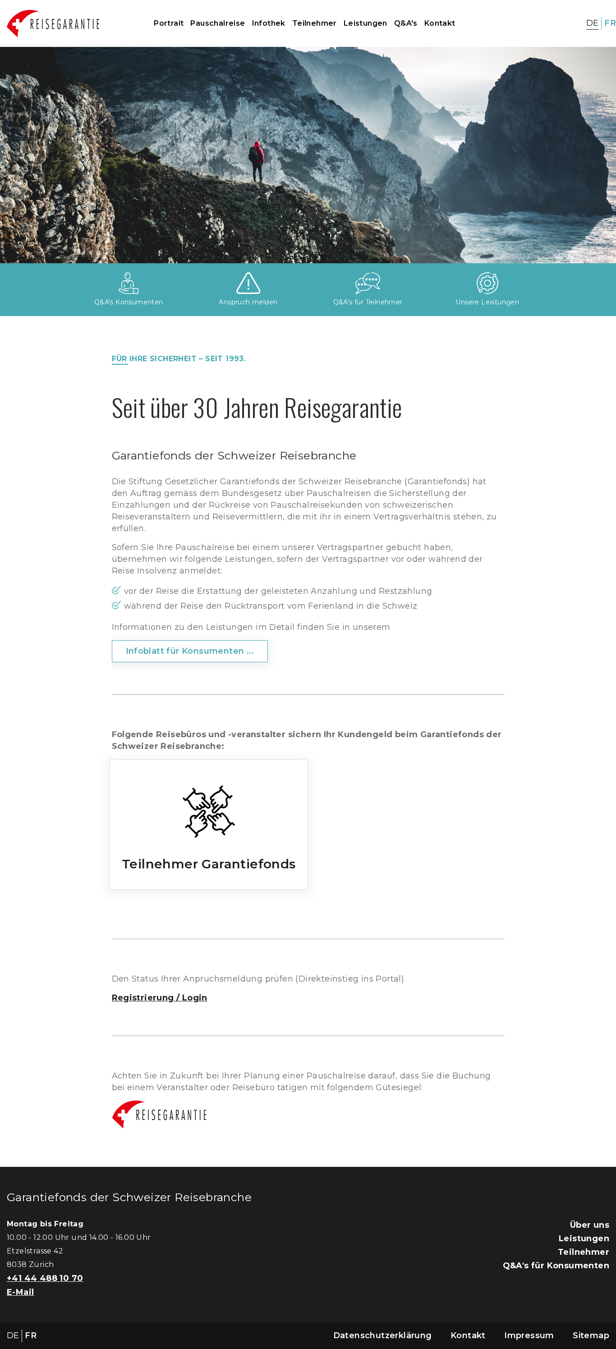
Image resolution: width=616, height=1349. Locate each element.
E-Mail (20, 1292)
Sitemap (591, 1335)
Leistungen (365, 23)
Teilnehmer (314, 23)
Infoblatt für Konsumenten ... (190, 651)
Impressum (529, 1335)
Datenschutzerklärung (382, 1335)
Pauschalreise (217, 23)
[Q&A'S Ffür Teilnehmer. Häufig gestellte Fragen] (367, 283)
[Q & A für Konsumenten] (128, 283)
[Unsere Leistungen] (487, 283)
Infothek (268, 23)
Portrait (169, 23)
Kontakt (439, 23)
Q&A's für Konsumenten (556, 1266)
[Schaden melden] (248, 283)
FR (610, 23)
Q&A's (406, 23)
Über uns (589, 1225)
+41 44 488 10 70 (45, 1278)
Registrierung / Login (159, 998)
